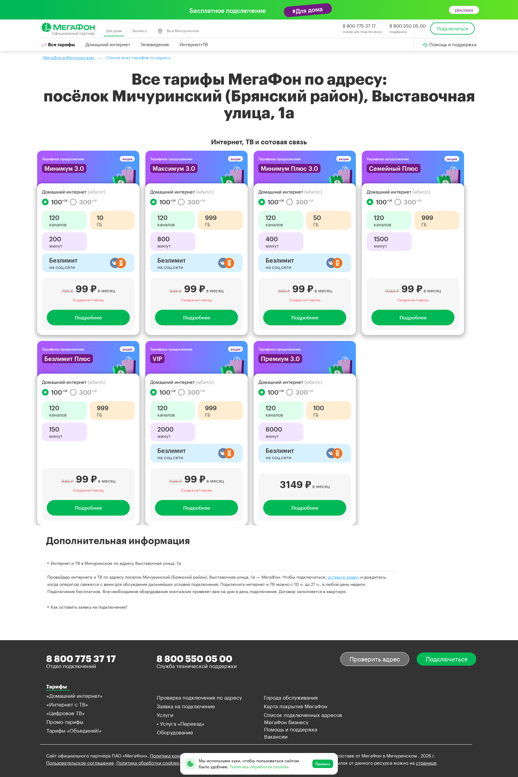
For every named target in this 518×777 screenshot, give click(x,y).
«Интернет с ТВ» (67, 704)
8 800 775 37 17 (359, 26)
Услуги (165, 715)
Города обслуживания (291, 697)
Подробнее (88, 317)
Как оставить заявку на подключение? (89, 607)
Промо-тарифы (64, 722)
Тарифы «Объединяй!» (74, 730)
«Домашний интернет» (74, 696)
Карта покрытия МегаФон (295, 706)
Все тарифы (61, 44)
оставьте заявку (343, 577)
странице (426, 763)
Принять (322, 764)
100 (59, 202)
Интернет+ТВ (194, 44)
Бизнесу (139, 31)
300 (88, 202)
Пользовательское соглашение (80, 763)
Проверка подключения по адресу (199, 697)
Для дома (114, 31)
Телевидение (155, 44)
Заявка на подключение (186, 706)
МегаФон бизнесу (286, 722)
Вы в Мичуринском (182, 31)
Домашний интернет (107, 44)
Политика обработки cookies (147, 763)
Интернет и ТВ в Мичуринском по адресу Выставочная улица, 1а (116, 563)
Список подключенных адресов (303, 715)
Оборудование (175, 732)
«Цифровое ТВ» (65, 713)
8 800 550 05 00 (407, 26)
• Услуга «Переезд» (180, 724)
